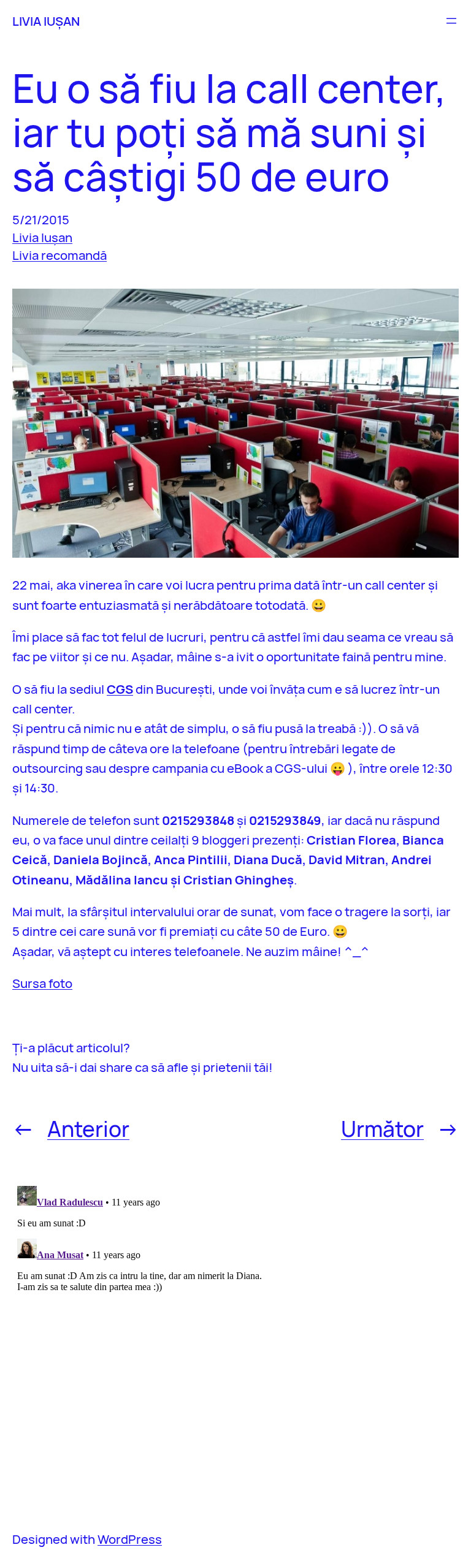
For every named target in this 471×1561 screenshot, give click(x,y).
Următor (382, 1129)
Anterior (88, 1129)
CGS (120, 688)
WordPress (130, 1539)
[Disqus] (235, 1334)
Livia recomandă (59, 255)
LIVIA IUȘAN (46, 20)
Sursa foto (42, 983)
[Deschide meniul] (451, 20)
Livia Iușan (42, 237)
